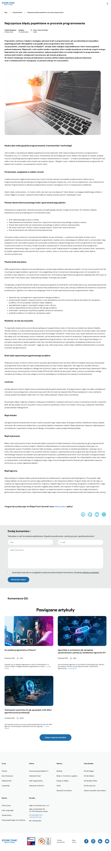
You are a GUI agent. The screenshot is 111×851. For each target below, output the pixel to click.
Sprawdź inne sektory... (65, 790)
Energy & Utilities (62, 781)
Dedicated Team (35, 776)
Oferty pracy (6, 805)
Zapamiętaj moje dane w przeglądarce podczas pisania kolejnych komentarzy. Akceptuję (55, 572)
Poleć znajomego (7, 810)
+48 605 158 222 (35, 817)
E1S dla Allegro (89, 771)
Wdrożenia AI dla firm (36, 786)
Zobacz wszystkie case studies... (95, 790)
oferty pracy (60, 506)
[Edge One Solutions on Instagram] (93, 841)
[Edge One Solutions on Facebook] (86, 841)
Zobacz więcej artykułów (55, 737)
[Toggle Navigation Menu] (107, 3)
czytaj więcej (72, 668)
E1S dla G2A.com (89, 786)
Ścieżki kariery (7, 815)
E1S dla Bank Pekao (90, 781)
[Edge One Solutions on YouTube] (107, 841)
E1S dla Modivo (89, 776)
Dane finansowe (7, 776)
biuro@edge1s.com (35, 815)
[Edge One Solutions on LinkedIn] (100, 841)
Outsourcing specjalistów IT (38, 771)
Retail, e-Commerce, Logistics (67, 776)
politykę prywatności (90, 572)
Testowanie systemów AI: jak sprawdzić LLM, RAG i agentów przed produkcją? (28, 711)
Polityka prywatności (61, 841)
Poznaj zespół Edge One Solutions (13, 820)
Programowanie (17, 12)
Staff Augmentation (36, 781)
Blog (6, 12)
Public (59, 786)
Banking (59, 771)
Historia (4, 771)
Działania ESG (6, 781)
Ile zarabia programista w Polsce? (20, 650)
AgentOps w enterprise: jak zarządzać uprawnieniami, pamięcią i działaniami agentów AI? (82, 651)
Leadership (6, 786)
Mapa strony (74, 841)
